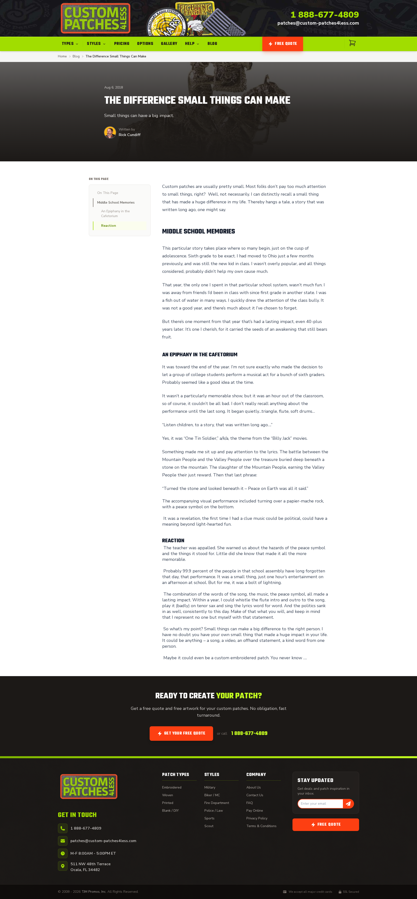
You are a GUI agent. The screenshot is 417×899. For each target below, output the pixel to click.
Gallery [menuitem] (169, 44)
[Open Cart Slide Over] (352, 43)
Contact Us (254, 795)
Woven (167, 795)
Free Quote (286, 44)
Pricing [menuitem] (121, 44)
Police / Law (213, 810)
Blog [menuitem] (212, 44)
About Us (253, 787)
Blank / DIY (170, 810)
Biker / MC (212, 795)
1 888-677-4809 (325, 15)
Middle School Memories (116, 202)
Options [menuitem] (145, 44)
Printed (167, 803)
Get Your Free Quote (185, 733)
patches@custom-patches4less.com (318, 23)
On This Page (107, 193)
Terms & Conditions (261, 826)
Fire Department (216, 803)
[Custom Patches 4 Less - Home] (95, 18)
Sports (209, 818)
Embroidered (171, 787)
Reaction (108, 225)
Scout (208, 826)
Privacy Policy (256, 818)
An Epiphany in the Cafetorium (115, 213)
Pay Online (254, 810)
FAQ (249, 803)
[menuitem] (70, 44)
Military (209, 787)
